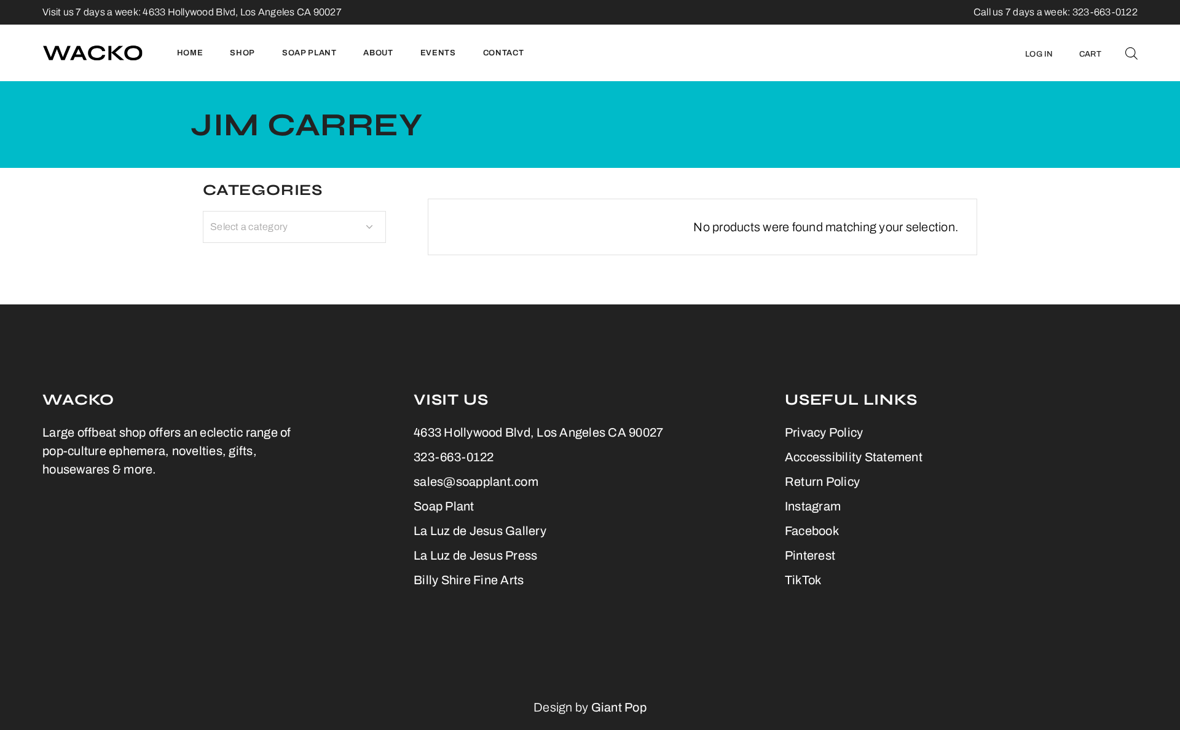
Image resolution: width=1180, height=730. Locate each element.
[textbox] (294, 227)
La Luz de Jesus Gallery (480, 531)
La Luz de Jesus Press (475, 555)
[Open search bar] (1131, 53)
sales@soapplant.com (476, 481)
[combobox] (294, 227)
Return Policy (822, 481)
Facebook (812, 531)
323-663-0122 (454, 457)
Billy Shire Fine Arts (469, 580)
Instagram (813, 506)
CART (1090, 54)
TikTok (803, 580)
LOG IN (1039, 54)
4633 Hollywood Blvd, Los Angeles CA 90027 (242, 12)
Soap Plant (444, 506)
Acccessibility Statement (853, 457)
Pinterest (810, 555)
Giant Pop (619, 707)
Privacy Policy (824, 432)
